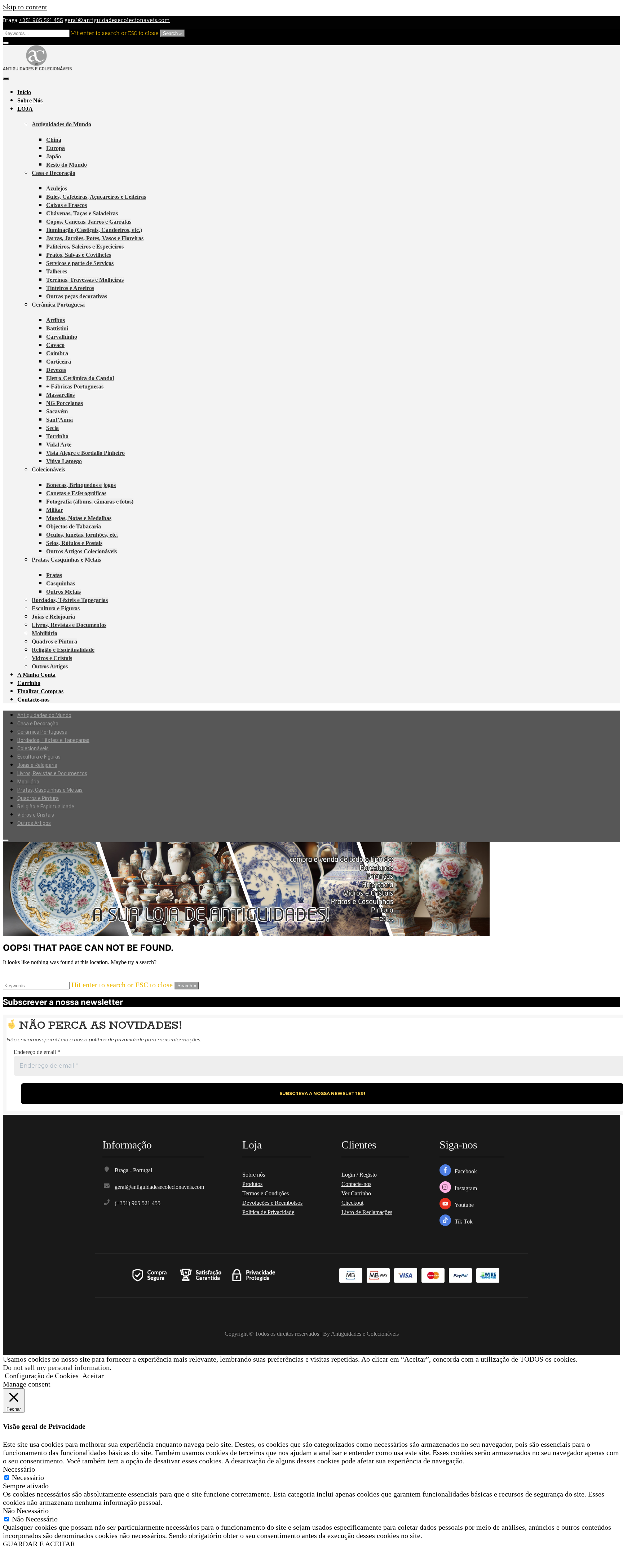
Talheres (56, 271)
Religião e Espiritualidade (63, 650)
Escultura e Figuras (56, 608)
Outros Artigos (50, 666)
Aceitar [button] (93, 1376)
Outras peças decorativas (76, 296)
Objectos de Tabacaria (73, 526)
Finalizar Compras (40, 691)
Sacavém (57, 411)
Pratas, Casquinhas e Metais (66, 560)
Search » (172, 33)
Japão (53, 156)
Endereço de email (37, 1052)
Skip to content (25, 7)
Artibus (55, 320)
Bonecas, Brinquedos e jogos (81, 485)
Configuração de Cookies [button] (42, 1376)
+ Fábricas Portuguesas (74, 386)
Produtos (252, 1184)
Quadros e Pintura (54, 641)
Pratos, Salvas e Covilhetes (78, 255)
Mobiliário (44, 633)
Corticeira (58, 362)
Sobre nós (253, 1175)
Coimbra (57, 353)
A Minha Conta (36, 675)
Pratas (54, 575)
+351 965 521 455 (41, 20)
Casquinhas (60, 583)
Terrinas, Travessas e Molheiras (85, 280)
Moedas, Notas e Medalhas (78, 518)
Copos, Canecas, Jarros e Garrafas (88, 222)
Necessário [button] (19, 1469)
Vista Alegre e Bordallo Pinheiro (85, 453)
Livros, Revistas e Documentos (69, 625)
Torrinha (57, 436)
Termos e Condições (265, 1193)
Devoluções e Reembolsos (272, 1203)
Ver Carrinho (356, 1193)
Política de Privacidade (268, 1212)
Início (24, 92)
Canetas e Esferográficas (76, 493)
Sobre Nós (30, 100)
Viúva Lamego (64, 461)
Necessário (28, 1477)
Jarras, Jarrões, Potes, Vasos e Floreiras (94, 238)
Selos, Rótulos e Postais (74, 543)
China (53, 140)
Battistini (57, 328)
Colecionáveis (48, 469)
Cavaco (55, 345)
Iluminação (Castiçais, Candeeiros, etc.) (94, 230)
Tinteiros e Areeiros (70, 288)
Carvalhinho (61, 337)
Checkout (352, 1203)
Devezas (56, 370)
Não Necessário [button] (26, 1511)
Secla (52, 428)
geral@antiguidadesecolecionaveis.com (117, 20)
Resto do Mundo (66, 165)
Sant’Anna (59, 420)
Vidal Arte (58, 444)
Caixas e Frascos (66, 205)
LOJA (25, 109)
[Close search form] (6, 43)
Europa (55, 148)
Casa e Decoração (53, 173)
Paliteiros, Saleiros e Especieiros (85, 246)
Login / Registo (359, 1175)
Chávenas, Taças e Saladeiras (82, 213)
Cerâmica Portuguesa (58, 305)
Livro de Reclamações (366, 1212)
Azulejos (56, 188)
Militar (54, 510)
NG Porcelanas (64, 403)
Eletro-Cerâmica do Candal (80, 378)
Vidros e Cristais (52, 658)
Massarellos (60, 395)
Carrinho (28, 683)
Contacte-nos (33, 700)
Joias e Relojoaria (53, 617)
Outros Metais (63, 592)
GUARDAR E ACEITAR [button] (39, 1544)
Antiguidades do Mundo (61, 124)
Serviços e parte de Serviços (80, 263)
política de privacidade (116, 1039)
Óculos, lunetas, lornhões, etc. (82, 535)
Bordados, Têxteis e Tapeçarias (70, 600)
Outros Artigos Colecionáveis (81, 551)
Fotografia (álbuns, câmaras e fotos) (89, 501)
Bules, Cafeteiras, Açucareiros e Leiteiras (96, 197)
